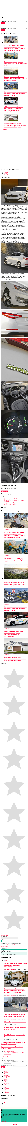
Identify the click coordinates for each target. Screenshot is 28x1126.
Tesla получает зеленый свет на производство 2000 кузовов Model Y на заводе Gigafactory (15, 78)
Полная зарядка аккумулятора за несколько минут (15, 1028)
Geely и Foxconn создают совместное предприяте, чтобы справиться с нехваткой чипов (15, 93)
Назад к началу (4, 1056)
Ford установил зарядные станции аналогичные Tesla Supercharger (15, 1015)
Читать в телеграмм (9, 14)
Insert (15, 1124)
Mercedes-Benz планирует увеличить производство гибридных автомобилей (15, 965)
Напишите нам (7, 17)
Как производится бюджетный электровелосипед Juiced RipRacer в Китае (15, 63)
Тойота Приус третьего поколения (15, 1022)
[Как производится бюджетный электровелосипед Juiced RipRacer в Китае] (15, 56)
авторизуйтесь (4, 935)
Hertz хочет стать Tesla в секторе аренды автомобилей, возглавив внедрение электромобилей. (14, 990)
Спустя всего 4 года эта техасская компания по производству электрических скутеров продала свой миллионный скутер (14, 48)
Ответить (3, 1121)
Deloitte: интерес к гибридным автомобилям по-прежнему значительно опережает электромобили (13, 109)
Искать (2, 23)
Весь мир (6, 529)
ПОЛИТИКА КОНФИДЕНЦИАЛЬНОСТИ (15, 16)
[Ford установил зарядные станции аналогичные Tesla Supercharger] (15, 1004)
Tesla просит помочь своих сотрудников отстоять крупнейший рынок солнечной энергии (15, 125)
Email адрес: (4, 488)
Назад (2, 129)
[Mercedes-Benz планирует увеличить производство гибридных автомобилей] (15, 960)
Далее (5, 129)
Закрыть (3, 1057)
